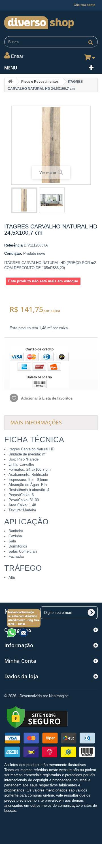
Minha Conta (20, 660)
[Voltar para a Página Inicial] (10, 81)
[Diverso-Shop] (51, 21)
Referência (13, 245)
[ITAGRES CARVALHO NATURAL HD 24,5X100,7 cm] (24, 200)
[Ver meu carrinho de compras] (89, 58)
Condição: (13, 253)
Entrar (17, 56)
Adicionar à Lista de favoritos (46, 398)
